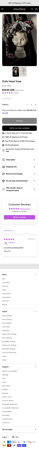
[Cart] (36, 9)
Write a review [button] (19, 217)
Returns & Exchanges (14, 174)
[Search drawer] (32, 9)
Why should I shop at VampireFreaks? (14, 189)
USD (16, 437)
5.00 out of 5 (25, 209)
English (4, 437)
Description (10, 160)
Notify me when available (19, 128)
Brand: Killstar (7, 86)
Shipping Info (11, 167)
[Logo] (19, 9)
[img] (9, 239)
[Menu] (2, 9)
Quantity (5, 104)
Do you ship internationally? (17, 181)
